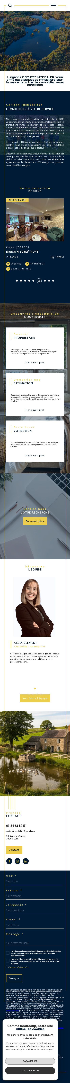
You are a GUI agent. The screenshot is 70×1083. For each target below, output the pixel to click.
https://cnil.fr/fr (12, 1000)
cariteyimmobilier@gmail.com (21, 820)
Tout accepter (30, 1070)
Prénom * (14, 880)
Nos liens (58, 1047)
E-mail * (13, 909)
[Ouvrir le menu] (53, 5)
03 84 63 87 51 (16, 815)
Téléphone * (16, 895)
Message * (15, 924)
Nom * (11, 866)
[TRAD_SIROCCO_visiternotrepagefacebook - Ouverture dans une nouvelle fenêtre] (9, 851)
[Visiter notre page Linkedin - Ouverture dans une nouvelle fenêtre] (26, 851)
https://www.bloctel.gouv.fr (26, 1010)
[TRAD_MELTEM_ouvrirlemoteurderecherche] (10, 5)
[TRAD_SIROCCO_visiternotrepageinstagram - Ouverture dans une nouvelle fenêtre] (17, 851)
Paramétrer (30, 1061)
